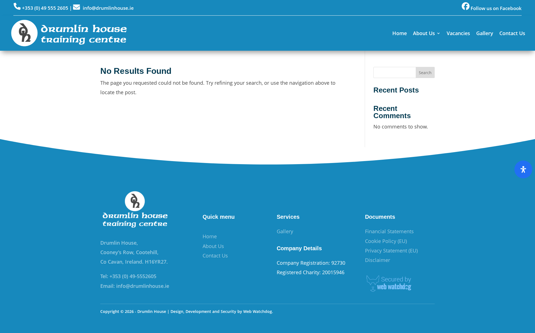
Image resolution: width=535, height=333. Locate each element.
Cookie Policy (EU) (386, 241)
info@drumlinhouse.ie (108, 8)
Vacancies (458, 33)
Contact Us (512, 33)
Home (399, 33)
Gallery (484, 33)
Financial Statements (389, 231)
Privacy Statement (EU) (391, 250)
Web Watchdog (257, 311)
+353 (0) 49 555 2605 (45, 8)
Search (425, 72)
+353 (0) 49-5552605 (133, 276)
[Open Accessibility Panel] (523, 169)
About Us (424, 33)
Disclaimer (377, 260)
